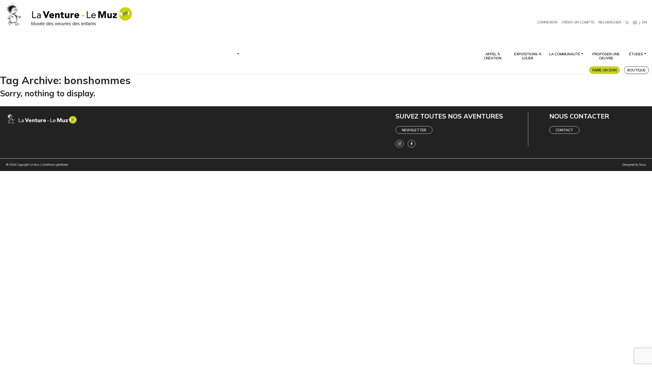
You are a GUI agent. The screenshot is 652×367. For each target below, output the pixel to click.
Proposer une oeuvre (606, 56)
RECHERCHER (610, 22)
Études (636, 54)
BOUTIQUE (636, 70)
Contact (564, 130)
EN (644, 22)
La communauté (564, 54)
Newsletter (414, 130)
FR (635, 22)
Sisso (642, 164)
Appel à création (492, 56)
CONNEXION (547, 22)
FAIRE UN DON (604, 70)
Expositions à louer (527, 56)
